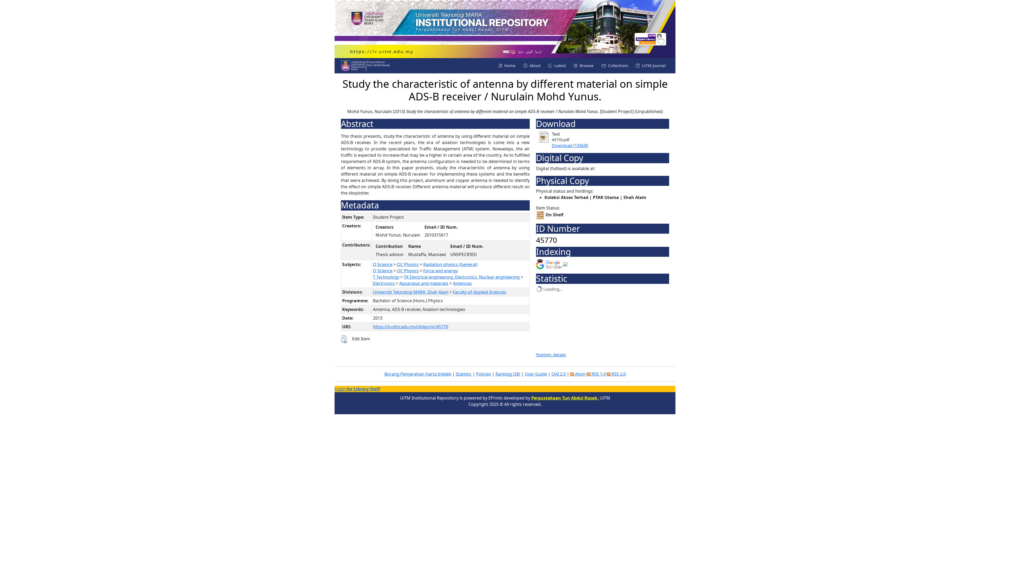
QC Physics (408, 264)
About (534, 65)
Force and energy (440, 271)
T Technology (386, 277)
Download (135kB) (570, 146)
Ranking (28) (508, 374)
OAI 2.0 (559, 374)
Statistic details (551, 355)
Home (509, 65)
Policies (483, 374)
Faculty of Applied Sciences (479, 292)
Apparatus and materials (423, 283)
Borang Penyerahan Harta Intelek (418, 374)
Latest (559, 65)
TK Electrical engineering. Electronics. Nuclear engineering (462, 277)
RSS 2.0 (618, 374)
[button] (344, 339)
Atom (580, 374)
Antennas (462, 283)
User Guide (536, 374)
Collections (617, 65)
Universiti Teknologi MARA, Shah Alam (410, 292)
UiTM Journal (653, 65)
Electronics (384, 283)
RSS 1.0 (598, 374)
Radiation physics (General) (450, 264)
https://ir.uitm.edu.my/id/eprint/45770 (410, 327)
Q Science (382, 264)
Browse (586, 65)
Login (357, 389)
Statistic (464, 374)
